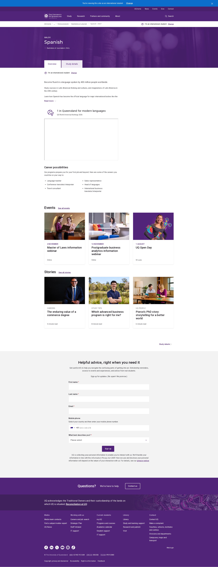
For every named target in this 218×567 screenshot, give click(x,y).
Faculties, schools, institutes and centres (161, 528)
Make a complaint (156, 523)
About (117, 16)
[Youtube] (62, 547)
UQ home (137, 9)
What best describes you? (84, 435)
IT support (75, 531)
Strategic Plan (76, 523)
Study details (72, 64)
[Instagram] (68, 547)
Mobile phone (74, 418)
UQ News (48, 527)
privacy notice (143, 461)
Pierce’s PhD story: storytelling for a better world (153, 302)
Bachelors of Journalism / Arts (58, 48)
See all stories (65, 272)
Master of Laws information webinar (64, 238)
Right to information (88, 561)
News (147, 9)
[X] (57, 547)
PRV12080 (110, 555)
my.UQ (99, 519)
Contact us (132, 486)
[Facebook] (46, 547)
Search (212, 4)
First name (78, 382)
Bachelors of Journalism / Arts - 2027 (79, 24)
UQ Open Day (153, 238)
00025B (96, 555)
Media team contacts (52, 519)
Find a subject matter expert (55, 523)
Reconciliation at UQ (76, 504)
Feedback (101, 561)
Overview (52, 64)
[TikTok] (73, 547)
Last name (77, 394)
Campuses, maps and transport (158, 539)
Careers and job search (80, 519)
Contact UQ (153, 519)
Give (162, 9)
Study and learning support (134, 523)
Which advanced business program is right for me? (109, 302)
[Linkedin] (51, 547)
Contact (171, 9)
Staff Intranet (76, 527)
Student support (103, 531)
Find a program (63, 24)
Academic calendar (104, 527)
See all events (64, 208)
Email (75, 406)
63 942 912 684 (79, 555)
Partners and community (100, 16)
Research (81, 16)
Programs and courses (106, 523)
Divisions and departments (160, 534)
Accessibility (74, 561)
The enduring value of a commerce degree (64, 302)
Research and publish (131, 527)
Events (154, 9)
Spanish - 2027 (95, 24)
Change (129, 3)
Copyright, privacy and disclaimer (56, 561)
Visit (125, 531)
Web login (170, 548)
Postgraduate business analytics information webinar (109, 238)
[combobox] (74, 427)
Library (126, 519)
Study (69, 16)
